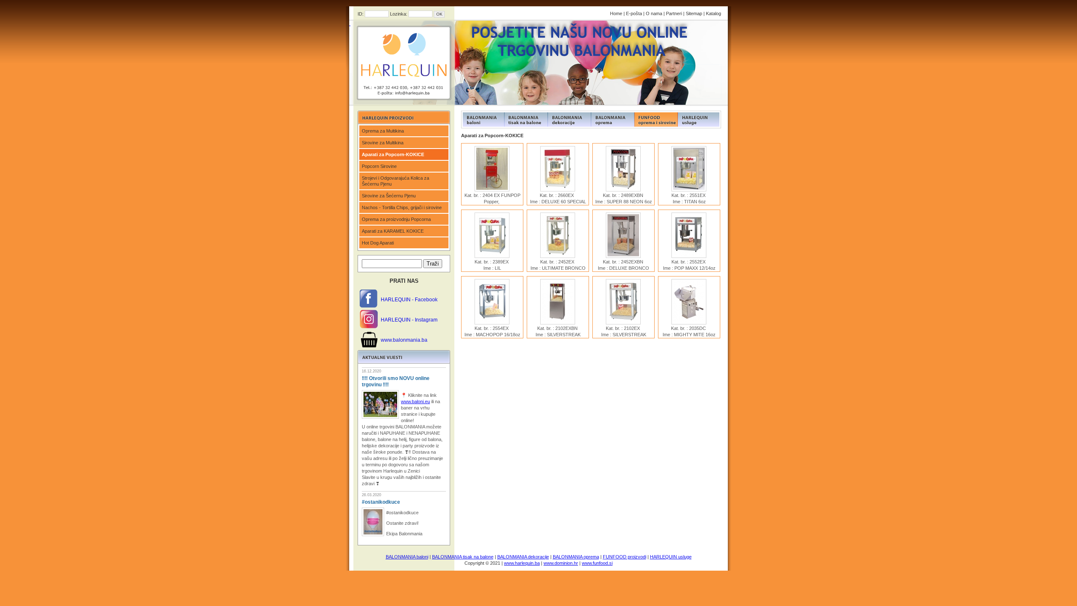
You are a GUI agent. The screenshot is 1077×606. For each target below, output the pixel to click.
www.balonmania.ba (404, 340)
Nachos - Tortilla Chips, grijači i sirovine (402, 207)
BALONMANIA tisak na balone (462, 556)
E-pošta (634, 13)
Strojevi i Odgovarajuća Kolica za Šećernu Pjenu (395, 180)
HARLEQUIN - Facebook (409, 300)
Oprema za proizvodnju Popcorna (396, 219)
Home (616, 13)
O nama (654, 13)
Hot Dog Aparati (378, 242)
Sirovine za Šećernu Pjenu (389, 195)
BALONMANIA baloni (407, 556)
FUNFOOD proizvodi (624, 556)
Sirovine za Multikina (382, 142)
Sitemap (694, 13)
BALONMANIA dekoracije (523, 556)
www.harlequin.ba (522, 563)
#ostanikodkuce (381, 502)
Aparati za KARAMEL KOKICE (393, 231)
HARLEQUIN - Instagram (409, 320)
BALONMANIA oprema (576, 556)
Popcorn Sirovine (379, 166)
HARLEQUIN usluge (671, 556)
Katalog (713, 13)
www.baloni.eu (415, 401)
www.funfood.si (597, 563)
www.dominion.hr (561, 563)
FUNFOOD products (482, 119)
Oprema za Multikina (383, 130)
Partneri (674, 13)
